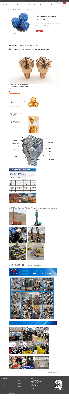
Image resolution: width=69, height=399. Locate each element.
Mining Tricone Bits (13, 9)
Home (9, 9)
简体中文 (63, 5)
